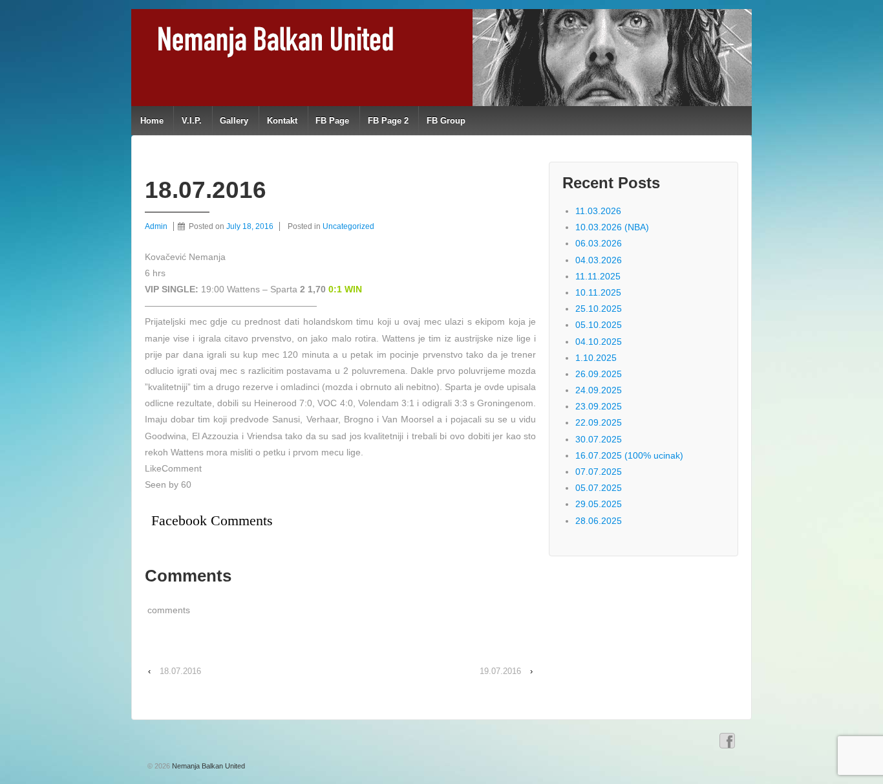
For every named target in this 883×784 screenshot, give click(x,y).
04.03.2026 (598, 260)
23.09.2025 (598, 406)
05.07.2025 (598, 488)
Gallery (234, 120)
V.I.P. (192, 120)
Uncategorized (348, 226)
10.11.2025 (598, 292)
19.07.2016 (500, 671)
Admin (156, 226)
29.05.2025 (598, 504)
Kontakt (282, 120)
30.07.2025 (598, 439)
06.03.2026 (598, 243)
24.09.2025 (598, 390)
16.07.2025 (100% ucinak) (629, 455)
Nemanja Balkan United (207, 766)
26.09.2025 (598, 374)
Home (152, 120)
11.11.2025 (598, 276)
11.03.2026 (598, 211)
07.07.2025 (598, 471)
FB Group (446, 120)
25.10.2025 (598, 308)
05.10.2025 (598, 325)
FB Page (332, 120)
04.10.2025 (598, 341)
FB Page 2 (388, 120)
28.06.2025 (598, 521)
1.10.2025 (596, 358)
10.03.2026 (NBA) (612, 227)
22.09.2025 (598, 422)
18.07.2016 (180, 671)
